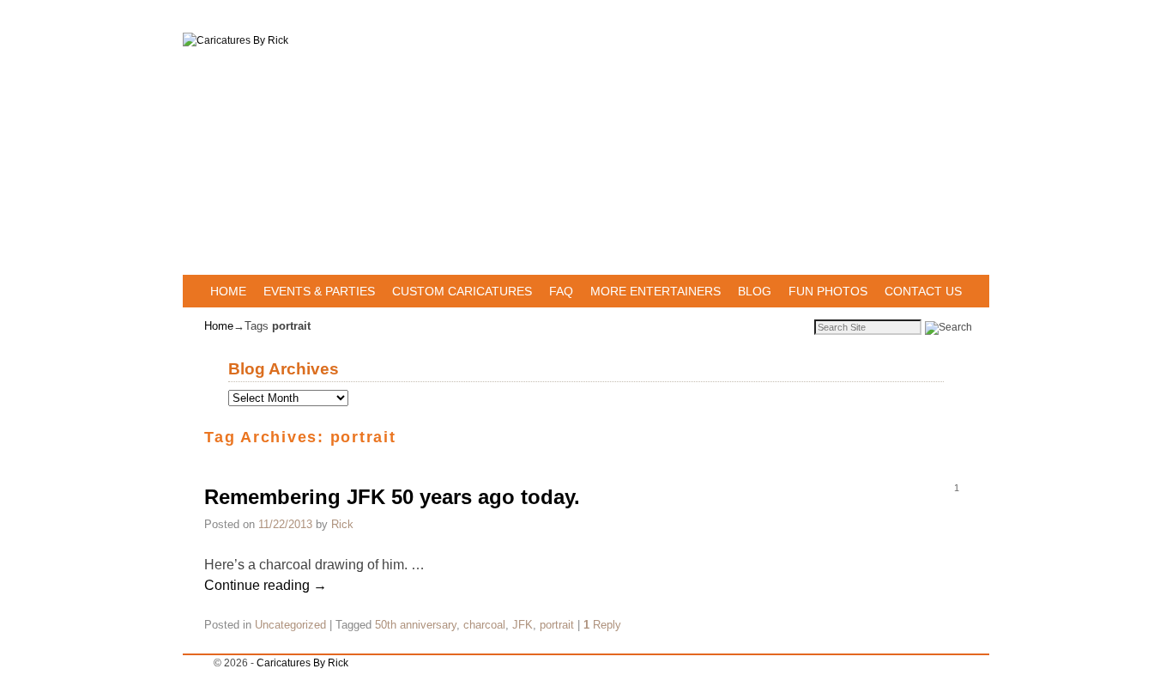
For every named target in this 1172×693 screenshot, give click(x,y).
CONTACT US (923, 291)
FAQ (561, 291)
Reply (602, 624)
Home (218, 325)
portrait (557, 624)
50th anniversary (415, 624)
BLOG (754, 291)
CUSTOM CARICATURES (462, 291)
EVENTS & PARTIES (319, 291)
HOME (228, 291)
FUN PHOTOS (827, 291)
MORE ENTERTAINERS (655, 291)
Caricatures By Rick (302, 663)
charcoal (484, 624)
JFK (522, 624)
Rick (342, 524)
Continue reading (265, 585)
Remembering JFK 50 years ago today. (392, 496)
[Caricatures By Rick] (586, 154)
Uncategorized (290, 624)
